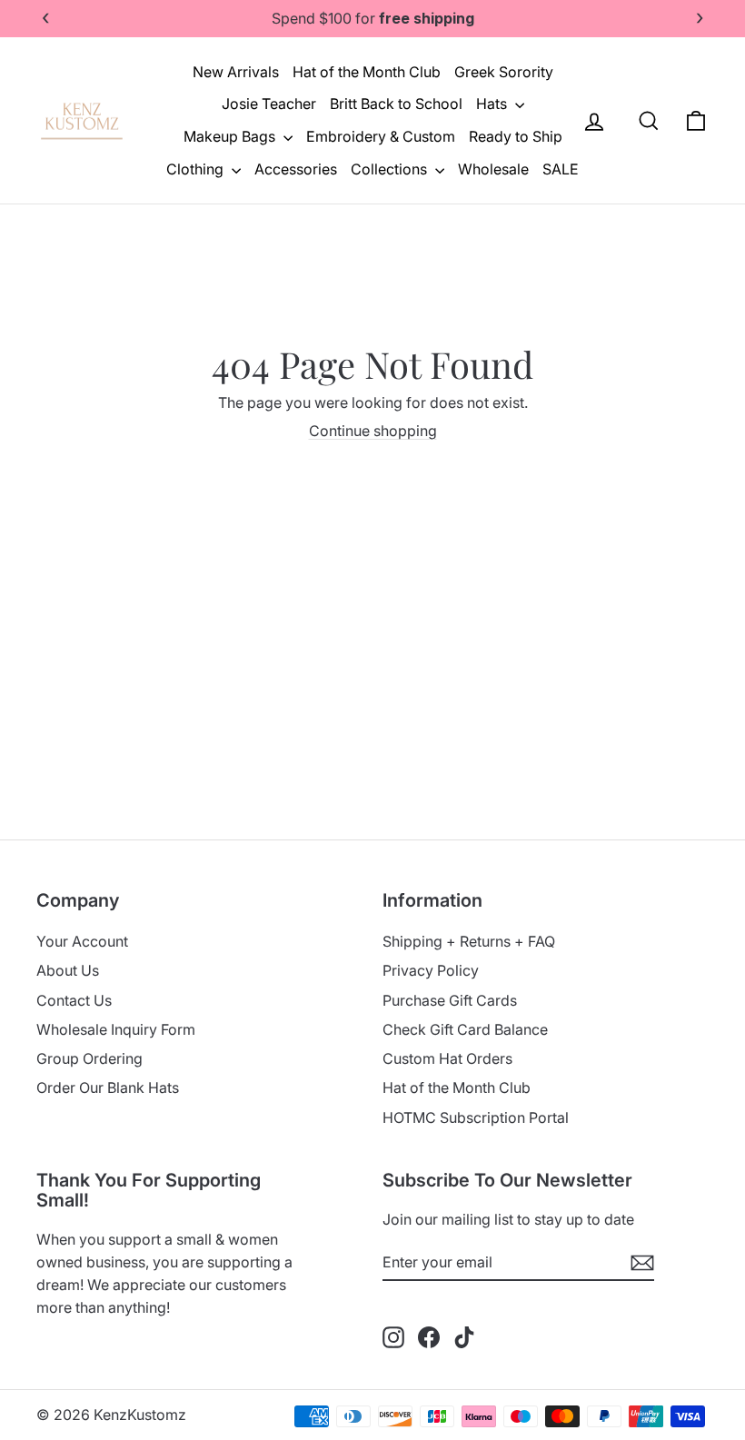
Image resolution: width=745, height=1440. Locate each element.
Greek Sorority (503, 72)
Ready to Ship (515, 136)
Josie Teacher (269, 103)
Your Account (82, 941)
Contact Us (74, 1000)
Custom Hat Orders (447, 1058)
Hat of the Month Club (367, 72)
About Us (67, 970)
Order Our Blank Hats (107, 1087)
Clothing (196, 169)
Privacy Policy (430, 970)
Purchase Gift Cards (449, 1000)
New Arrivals (236, 72)
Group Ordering (89, 1058)
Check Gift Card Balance (465, 1029)
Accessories (295, 169)
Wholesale (493, 169)
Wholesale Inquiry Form (115, 1029)
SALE (560, 169)
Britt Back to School (396, 103)
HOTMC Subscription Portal (475, 1117)
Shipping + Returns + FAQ (468, 941)
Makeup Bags (231, 136)
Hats (493, 103)
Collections (391, 169)
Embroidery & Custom (380, 136)
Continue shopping (373, 431)
